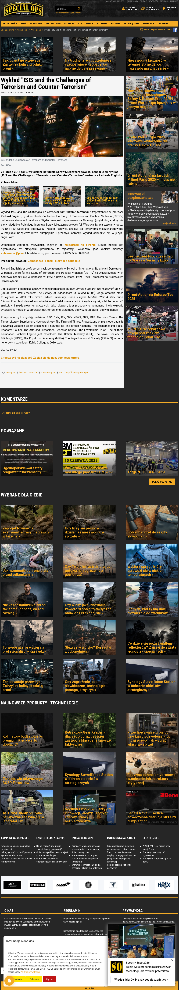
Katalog (115, 23)
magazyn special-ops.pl (116, 1)
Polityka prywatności (149, 1)
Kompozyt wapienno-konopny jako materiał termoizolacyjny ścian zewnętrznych (86, 849)
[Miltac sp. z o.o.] (88, 885)
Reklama (174, 1)
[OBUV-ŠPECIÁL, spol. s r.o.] (139, 885)
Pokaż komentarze (17, 413)
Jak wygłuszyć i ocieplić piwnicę (16, 852)
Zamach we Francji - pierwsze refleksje (54, 261)
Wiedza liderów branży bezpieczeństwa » (141, 979)
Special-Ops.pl (23, 8)
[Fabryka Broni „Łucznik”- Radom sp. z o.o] (63, 885)
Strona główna (7, 30)
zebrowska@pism (12, 253)
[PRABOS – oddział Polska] (164, 885)
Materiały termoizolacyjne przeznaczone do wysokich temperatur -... (85, 858)
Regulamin (133, 1)
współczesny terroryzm (78, 372)
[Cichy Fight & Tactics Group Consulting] (37, 885)
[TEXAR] (12, 885)
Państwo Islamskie (28, 372)
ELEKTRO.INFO (151, 838)
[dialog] (141, 955)
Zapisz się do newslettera (158, 29)
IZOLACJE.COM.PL (82, 838)
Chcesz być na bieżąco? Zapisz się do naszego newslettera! (40, 357)
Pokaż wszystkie (162, 481)
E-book (89, 23)
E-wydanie (148, 23)
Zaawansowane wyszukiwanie (68, 13)
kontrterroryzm (48, 372)
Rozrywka (102, 23)
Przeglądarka (131, 23)
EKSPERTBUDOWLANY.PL (50, 838)
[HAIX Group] (113, 885)
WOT (80, 23)
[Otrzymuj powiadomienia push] (9, 981)
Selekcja (69, 23)
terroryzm (11, 372)
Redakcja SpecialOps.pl (12, 92)
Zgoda (49, 979)
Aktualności (10, 23)
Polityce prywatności (30, 972)
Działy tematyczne (31, 23)
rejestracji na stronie (80, 244)
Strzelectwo (52, 23)
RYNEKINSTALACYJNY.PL (121, 838)
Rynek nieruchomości (11, 855)
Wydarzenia (36, 30)
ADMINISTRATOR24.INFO (15, 838)
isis (61, 372)
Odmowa (34, 979)
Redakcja (164, 1)
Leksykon (163, 23)
